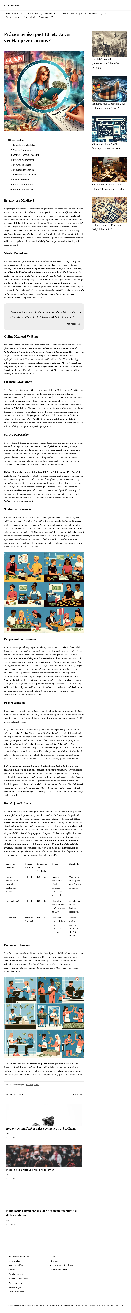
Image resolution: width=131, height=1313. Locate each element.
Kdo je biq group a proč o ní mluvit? (30, 1169)
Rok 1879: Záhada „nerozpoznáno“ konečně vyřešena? (105, 63)
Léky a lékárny (35, 13)
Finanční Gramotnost (23, 159)
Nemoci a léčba (52, 13)
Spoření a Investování (23, 169)
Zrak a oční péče (46, 17)
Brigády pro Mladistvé (24, 145)
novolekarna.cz (11, 5)
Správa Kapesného (22, 164)
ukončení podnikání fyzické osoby (54, 265)
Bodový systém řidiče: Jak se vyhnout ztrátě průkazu (41, 1128)
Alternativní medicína (15, 13)
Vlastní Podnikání (22, 150)
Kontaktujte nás (32, 1084)
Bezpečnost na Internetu (24, 174)
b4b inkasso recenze (46, 476)
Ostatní (65, 13)
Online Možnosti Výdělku (26, 154)
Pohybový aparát (78, 13)
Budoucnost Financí (23, 189)
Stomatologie (30, 17)
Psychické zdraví (13, 17)
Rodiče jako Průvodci (23, 184)
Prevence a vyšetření (98, 13)
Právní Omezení (21, 179)
